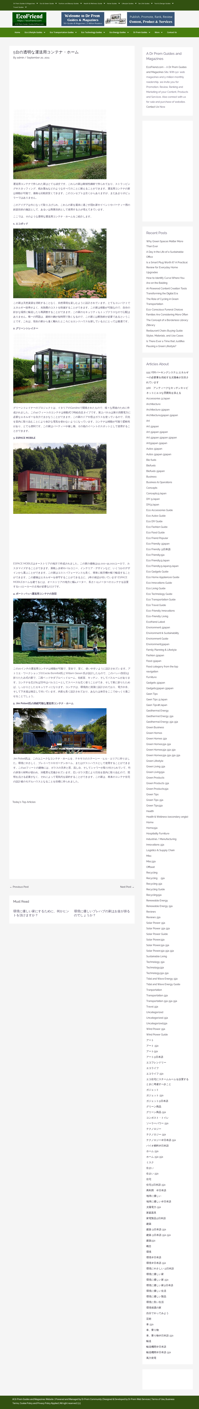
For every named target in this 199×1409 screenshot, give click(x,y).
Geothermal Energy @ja (159, 716)
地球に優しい (153, 1195)
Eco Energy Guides (118, 32)
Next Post (127, 886)
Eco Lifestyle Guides (33, 32)
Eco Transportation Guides (62, 32)
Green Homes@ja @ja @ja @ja (163, 755)
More (157, 32)
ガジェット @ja (154, 1095)
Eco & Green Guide (47, 3)
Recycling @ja (155, 878)
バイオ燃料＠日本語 (157, 1145)
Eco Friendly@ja (155, 554)
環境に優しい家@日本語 (159, 1285)
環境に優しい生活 (156, 1290)
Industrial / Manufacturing (161, 839)
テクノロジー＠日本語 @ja (161, 1140)
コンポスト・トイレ (157, 1117)
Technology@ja (155, 967)
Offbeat (150, 867)
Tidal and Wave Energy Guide (163, 984)
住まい (150, 1168)
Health (150, 811)
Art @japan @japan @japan (161, 437)
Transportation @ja (157, 995)
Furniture (151, 677)
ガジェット (152, 1089)
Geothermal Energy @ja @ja (162, 721)
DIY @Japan (153, 499)
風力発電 (151, 1357)
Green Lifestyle (154, 760)
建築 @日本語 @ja (156, 1229)
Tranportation (154, 989)
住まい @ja (152, 1173)
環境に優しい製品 (156, 1296)
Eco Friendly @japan (157, 543)
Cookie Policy (26, 1403)
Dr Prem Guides (140, 32)
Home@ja (151, 827)
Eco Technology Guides (91, 32)
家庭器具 (151, 1212)
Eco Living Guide (155, 588)
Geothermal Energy (157, 710)
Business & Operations (159, 482)
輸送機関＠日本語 (156, 1346)
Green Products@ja (157, 788)
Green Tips (152, 794)
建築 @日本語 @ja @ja (158, 1235)
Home (17, 32)
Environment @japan (158, 627)
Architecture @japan (157, 409)
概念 (148, 1246)
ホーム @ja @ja (154, 1156)
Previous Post (19, 886)
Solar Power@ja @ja (157, 945)
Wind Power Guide (157, 1034)
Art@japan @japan (156, 443)
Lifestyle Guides (128, 3)
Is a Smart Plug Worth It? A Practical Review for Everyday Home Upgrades (166, 267)
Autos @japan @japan (158, 454)
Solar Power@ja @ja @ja (160, 950)
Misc (149, 855)
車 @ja (149, 1324)
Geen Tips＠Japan (156, 705)
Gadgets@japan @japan (159, 688)
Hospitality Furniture (157, 833)
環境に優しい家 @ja (157, 1279)
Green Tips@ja (154, 805)
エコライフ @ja (154, 1073)
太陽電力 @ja (153, 1207)
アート (150, 1040)
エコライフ (152, 1068)
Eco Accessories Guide (159, 510)
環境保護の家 (153, 1307)
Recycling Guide (155, 889)
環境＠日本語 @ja (156, 1262)
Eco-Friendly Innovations (160, 610)
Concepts (151, 487)
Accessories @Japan (158, 398)
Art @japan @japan (157, 432)
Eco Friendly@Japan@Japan (162, 566)
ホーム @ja (152, 1151)
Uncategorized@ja (156, 1023)
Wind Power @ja (155, 1029)
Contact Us (172, 32)
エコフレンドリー (156, 1062)
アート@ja (152, 1051)
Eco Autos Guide (156, 515)
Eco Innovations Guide (159, 582)
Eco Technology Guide (159, 593)
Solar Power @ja (155, 922)
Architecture (153, 404)
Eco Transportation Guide (161, 599)
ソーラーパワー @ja (157, 1123)
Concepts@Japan (156, 493)
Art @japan (152, 426)
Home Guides (112, 3)
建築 (148, 1223)
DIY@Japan (152, 504)
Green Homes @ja (156, 738)
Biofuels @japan (155, 471)
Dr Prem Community (92, 1399)
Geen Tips (152, 693)
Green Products (155, 777)
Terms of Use (158, 1399)
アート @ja (152, 1045)
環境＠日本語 (153, 1257)
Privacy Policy (44, 1403)
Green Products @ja (157, 783)
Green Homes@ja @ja (158, 744)
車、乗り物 (152, 1329)
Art (148, 420)
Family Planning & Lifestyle (161, 649)
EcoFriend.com (155, 67)
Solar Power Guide (157, 934)
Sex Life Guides (144, 3)
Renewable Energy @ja (159, 906)
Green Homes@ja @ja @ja (161, 749)
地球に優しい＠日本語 (158, 1201)
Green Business (155, 727)
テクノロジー (153, 1128)
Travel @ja (152, 1006)
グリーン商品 (153, 1106)
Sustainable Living (156, 956)
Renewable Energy (157, 900)
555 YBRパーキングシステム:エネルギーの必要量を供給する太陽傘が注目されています (167, 377)
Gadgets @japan (155, 682)
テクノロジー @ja (156, 1134)
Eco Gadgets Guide (157, 571)
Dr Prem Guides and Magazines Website (34, 1399)
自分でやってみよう (157, 1313)
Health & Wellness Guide (93, 3)
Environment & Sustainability (162, 633)
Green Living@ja (155, 772)
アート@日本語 (154, 1056)
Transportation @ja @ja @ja (161, 1001)
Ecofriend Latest (155, 621)
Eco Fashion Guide (156, 526)
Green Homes (154, 732)
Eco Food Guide (155, 532)
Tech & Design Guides (162, 3)
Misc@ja (151, 861)
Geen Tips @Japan (156, 699)
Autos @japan (154, 448)
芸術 (148, 1318)
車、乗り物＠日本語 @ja (159, 1335)
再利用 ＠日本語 (156, 1190)
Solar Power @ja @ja (158, 928)
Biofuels (151, 465)
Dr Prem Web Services (139, 1399)
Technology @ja (155, 961)
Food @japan (153, 661)
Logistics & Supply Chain (160, 850)
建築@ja (150, 1240)
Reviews (151, 911)
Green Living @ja (155, 766)
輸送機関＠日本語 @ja (158, 1352)
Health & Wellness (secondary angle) (167, 816)
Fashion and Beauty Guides (69, 3)
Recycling (153, 872)
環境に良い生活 (155, 1302)
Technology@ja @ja (157, 973)
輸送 (148, 1341)
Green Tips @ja (154, 800)
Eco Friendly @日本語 (158, 549)
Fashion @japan (155, 655)
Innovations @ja (155, 844)
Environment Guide (157, 638)
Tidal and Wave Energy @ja (162, 978)
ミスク (150, 1162)
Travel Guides (18, 7)
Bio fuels (151, 459)
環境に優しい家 (155, 1274)
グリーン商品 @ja (156, 1112)
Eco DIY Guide (154, 521)
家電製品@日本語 (156, 1218)
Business (151, 476)
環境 (148, 1251)
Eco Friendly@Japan (157, 560)
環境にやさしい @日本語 (160, 1268)
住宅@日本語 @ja (155, 1184)
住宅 (148, 1179)
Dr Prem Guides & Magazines (24, 3)
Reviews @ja (153, 917)
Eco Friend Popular (157, 538)
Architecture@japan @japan (162, 415)
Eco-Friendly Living (157, 616)
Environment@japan (157, 644)
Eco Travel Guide (156, 605)
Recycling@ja (154, 894)
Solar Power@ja (155, 939)
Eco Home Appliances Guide (162, 577)
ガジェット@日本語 (157, 1100)
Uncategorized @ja (157, 1017)
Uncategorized (154, 1012)
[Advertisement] (72, 86)
